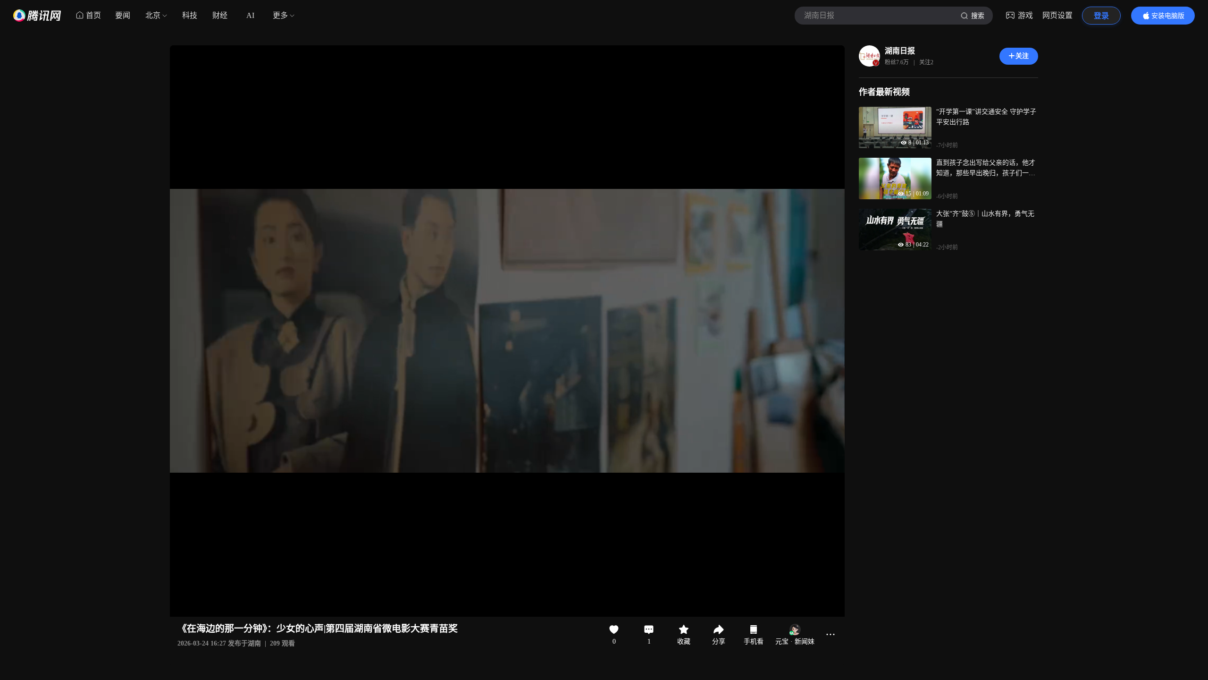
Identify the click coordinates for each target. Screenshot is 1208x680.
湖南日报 (900, 51)
